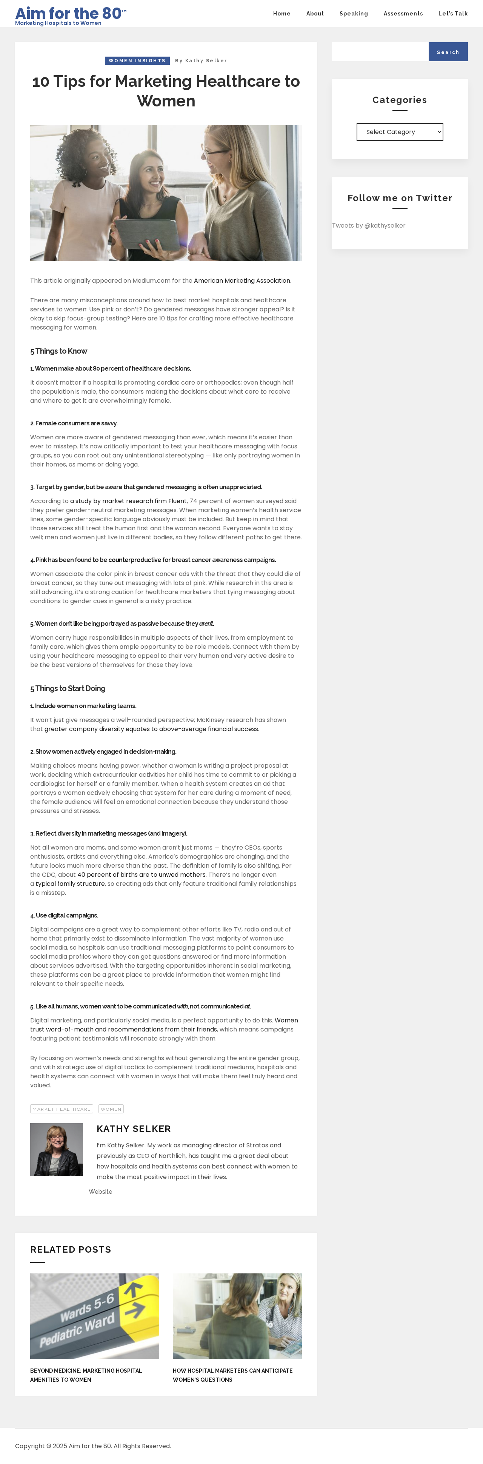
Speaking (354, 14)
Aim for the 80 (70, 11)
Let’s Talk (453, 14)
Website (100, 1191)
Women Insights (137, 60)
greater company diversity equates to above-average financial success (151, 729)
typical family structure (70, 883)
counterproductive (134, 559)
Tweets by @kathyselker (369, 225)
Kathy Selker (206, 60)
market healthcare (61, 1109)
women (111, 1109)
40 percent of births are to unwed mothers (141, 874)
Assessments (403, 14)
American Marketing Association (242, 280)
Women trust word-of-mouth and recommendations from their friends (164, 1025)
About (315, 14)
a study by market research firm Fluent (128, 501)
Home (282, 14)
